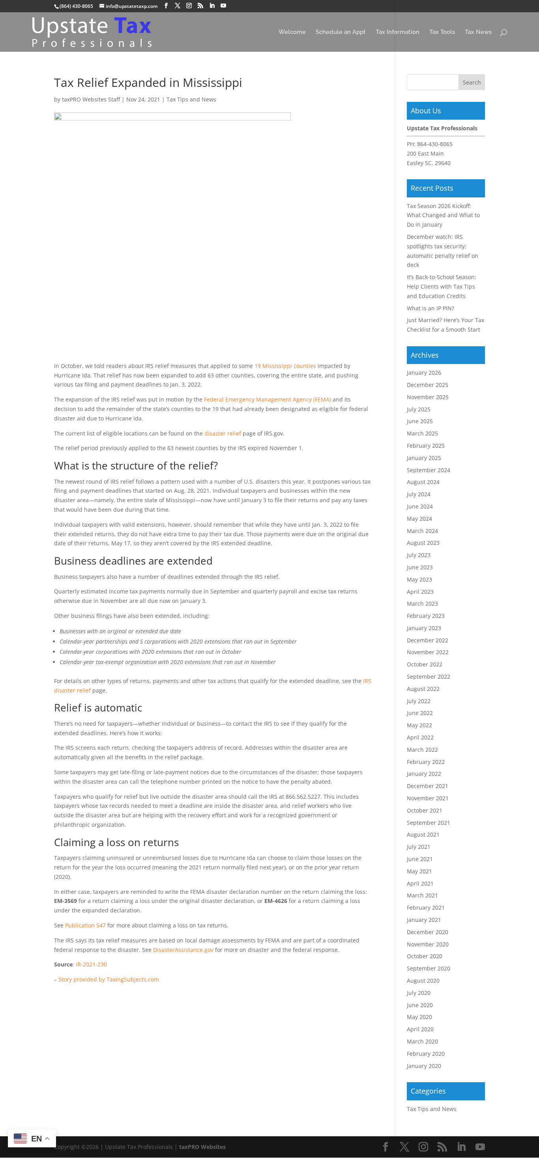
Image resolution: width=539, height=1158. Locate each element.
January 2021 (424, 919)
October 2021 (424, 810)
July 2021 (418, 846)
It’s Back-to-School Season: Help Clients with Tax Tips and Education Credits (441, 286)
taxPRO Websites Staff (91, 99)
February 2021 (426, 907)
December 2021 (427, 786)
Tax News (478, 32)
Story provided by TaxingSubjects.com (108, 979)
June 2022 (420, 713)
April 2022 (420, 737)
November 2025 (428, 397)
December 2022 (427, 640)
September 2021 (428, 822)
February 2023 (426, 615)
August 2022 (423, 689)
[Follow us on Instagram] (189, 6)
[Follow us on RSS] (200, 6)
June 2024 (420, 506)
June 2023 (420, 567)
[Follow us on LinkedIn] (212, 6)
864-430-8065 (435, 144)
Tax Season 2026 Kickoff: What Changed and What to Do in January (443, 215)
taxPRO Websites (202, 1146)
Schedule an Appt (341, 32)
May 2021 (419, 871)
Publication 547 (85, 925)
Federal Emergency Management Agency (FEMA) (267, 399)
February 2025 (426, 445)
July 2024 (418, 494)
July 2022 (418, 701)
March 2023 (422, 603)
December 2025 (427, 385)
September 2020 (428, 968)
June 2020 (420, 1005)
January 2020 (424, 1066)
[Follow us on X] (177, 6)
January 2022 (424, 773)
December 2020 (427, 932)
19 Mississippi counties (285, 366)
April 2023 (420, 591)
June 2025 (420, 421)
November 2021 (428, 798)
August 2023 (423, 542)
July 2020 (418, 993)
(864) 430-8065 (76, 6)
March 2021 (422, 895)
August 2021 (423, 834)
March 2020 (422, 1041)
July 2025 (418, 409)
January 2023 (424, 628)
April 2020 (420, 1029)
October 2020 (424, 956)
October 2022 (424, 664)
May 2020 (419, 1017)
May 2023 (419, 579)
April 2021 (420, 883)
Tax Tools (442, 32)
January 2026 (424, 372)
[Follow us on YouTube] (223, 6)
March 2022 (422, 749)
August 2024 (423, 482)
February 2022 (426, 762)
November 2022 (428, 652)
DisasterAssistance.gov (183, 949)
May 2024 (419, 518)
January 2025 (424, 458)
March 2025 (422, 433)
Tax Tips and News (191, 99)
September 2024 (428, 470)
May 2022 (419, 725)
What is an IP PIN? (430, 308)
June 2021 (420, 859)
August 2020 (423, 980)
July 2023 (418, 555)
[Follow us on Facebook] (166, 6)
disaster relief (222, 433)
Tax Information (397, 32)
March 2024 (422, 531)
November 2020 (428, 944)
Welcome (292, 32)
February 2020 (426, 1053)
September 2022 (428, 676)
